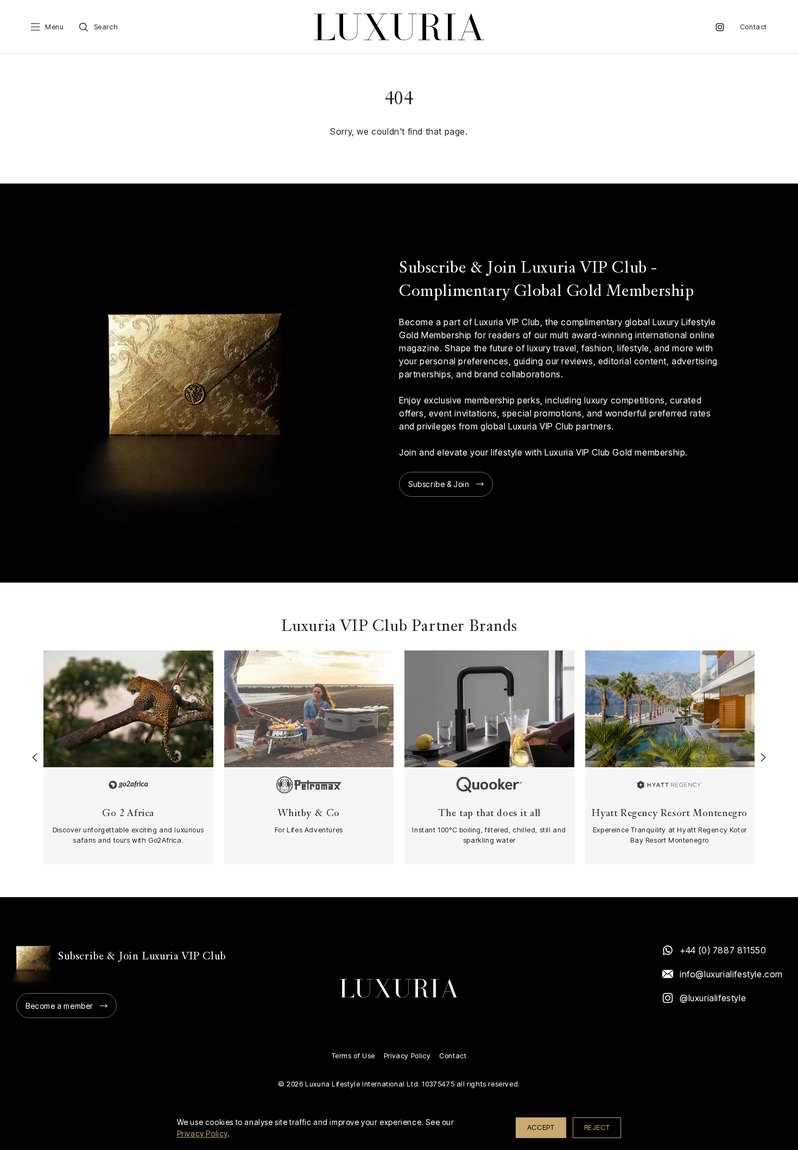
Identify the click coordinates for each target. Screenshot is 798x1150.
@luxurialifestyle (713, 998)
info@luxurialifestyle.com (731, 974)
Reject (597, 1127)
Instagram (720, 27)
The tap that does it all (489, 813)
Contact (753, 27)
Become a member (59, 1005)
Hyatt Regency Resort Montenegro (670, 813)
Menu (54, 27)
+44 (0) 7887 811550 (723, 950)
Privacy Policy (407, 1056)
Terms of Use (353, 1056)
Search (106, 27)
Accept (541, 1127)
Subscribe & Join (439, 484)
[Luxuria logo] (399, 27)
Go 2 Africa (128, 813)
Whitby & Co (308, 813)
